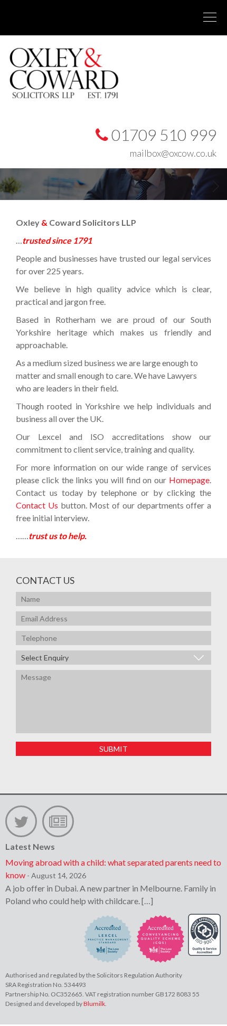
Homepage (189, 480)
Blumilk (94, 1004)
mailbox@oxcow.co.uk (173, 153)
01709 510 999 (162, 134)
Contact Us (37, 505)
